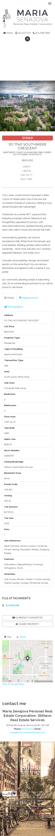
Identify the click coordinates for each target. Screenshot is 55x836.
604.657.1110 (24, 33)
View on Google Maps (13, 684)
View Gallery (28, 86)
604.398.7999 (42, 33)
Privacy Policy (7, 816)
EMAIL (9, 33)
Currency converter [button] (29, 617)
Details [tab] (10, 297)
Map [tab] (9, 637)
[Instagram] (27, 39)
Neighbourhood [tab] (29, 297)
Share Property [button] (28, 624)
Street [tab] (22, 637)
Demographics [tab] (15, 306)
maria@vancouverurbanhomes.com (27, 732)
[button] (3, 106)
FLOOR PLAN (12, 605)
